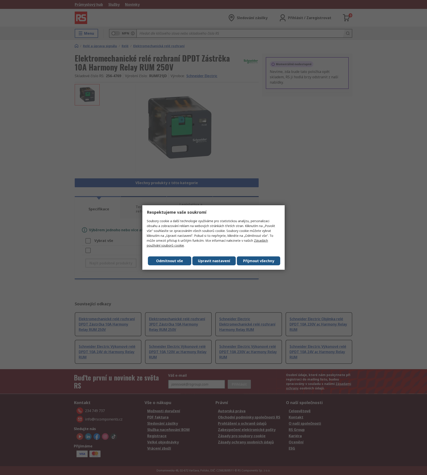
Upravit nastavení (214, 260)
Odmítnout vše (169, 260)
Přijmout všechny (258, 260)
